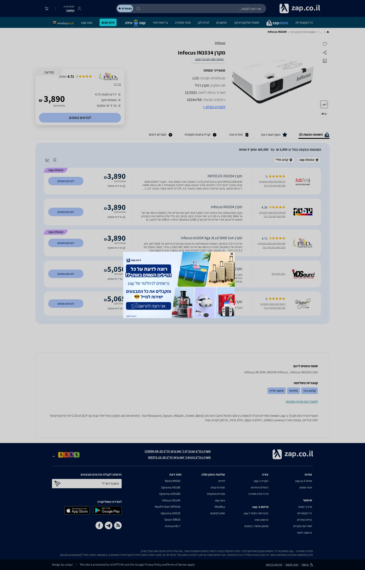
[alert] (182, 285)
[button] (231, 253)
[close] (231, 253)
